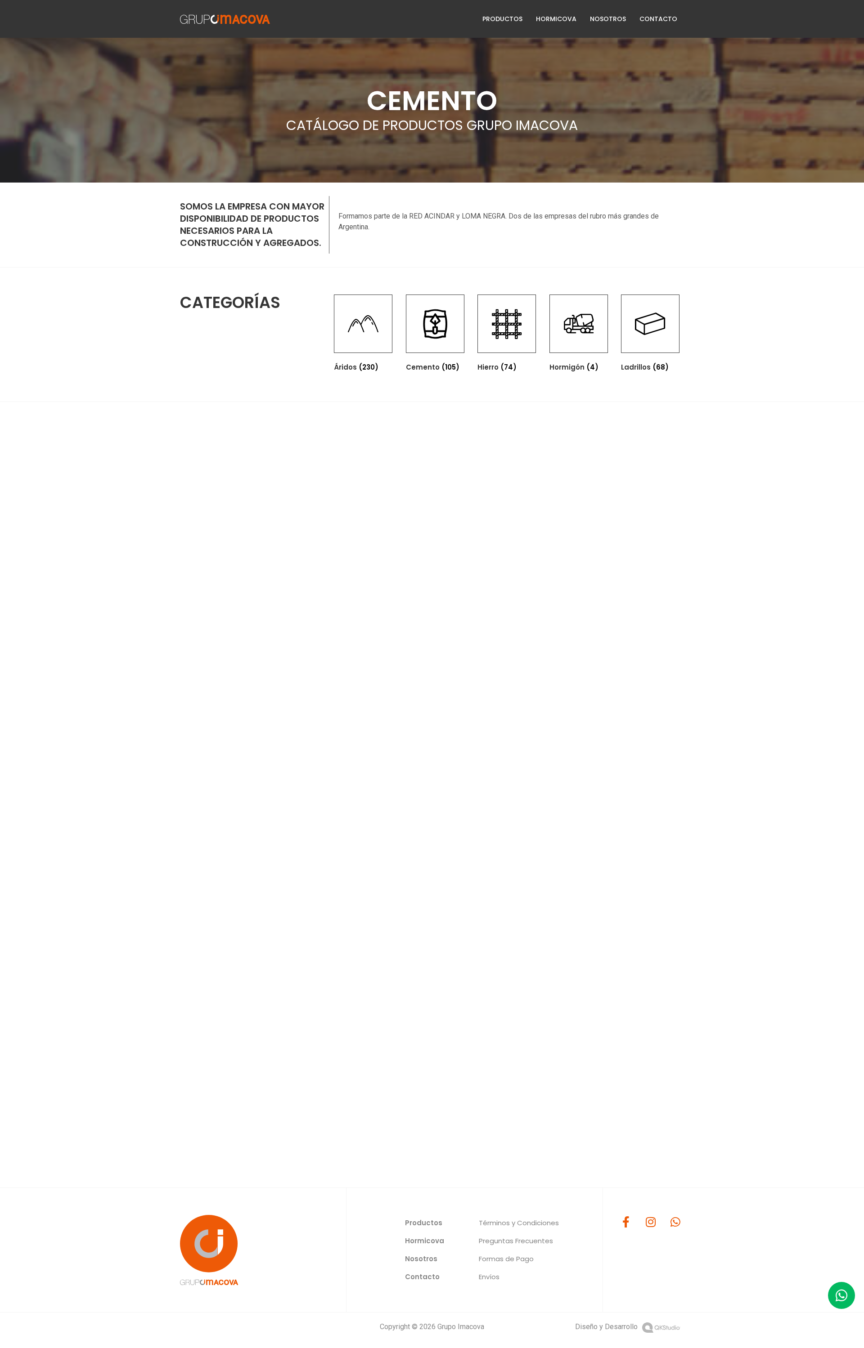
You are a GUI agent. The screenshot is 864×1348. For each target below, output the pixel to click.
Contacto (658, 19)
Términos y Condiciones (519, 1222)
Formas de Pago (506, 1258)
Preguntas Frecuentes (516, 1240)
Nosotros (608, 19)
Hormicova (556, 19)
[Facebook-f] (626, 1221)
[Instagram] (650, 1221)
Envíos (489, 1276)
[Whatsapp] (675, 1221)
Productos (502, 19)
